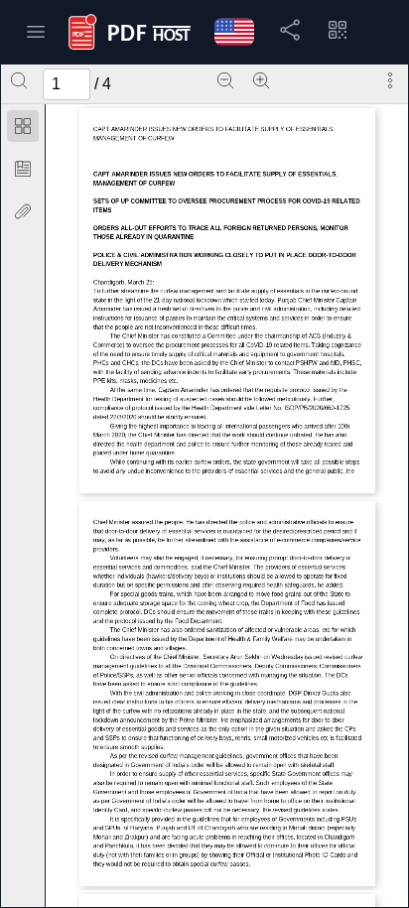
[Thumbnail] (23, 126)
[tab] (23, 129)
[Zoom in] (261, 80)
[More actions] (390, 80)
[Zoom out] (225, 80)
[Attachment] (23, 211)
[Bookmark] (23, 169)
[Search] (19, 80)
